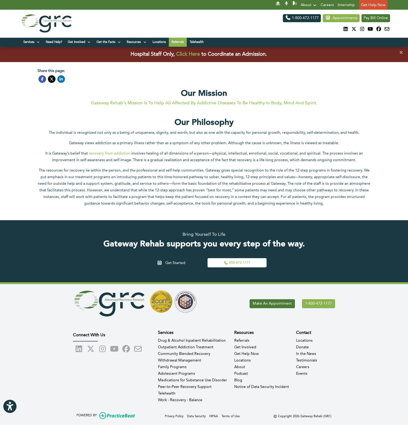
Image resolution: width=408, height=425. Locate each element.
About (306, 5)
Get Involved (245, 347)
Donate (302, 347)
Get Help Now (373, 5)
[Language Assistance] (295, 5)
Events (301, 374)
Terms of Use (230, 416)
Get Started (173, 263)
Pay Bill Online (376, 18)
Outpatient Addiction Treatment (185, 347)
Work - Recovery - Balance (180, 400)
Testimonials (306, 360)
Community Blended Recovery (184, 354)
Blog (238, 380)
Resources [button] (135, 42)
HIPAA (213, 416)
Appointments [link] (344, 18)
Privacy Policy (174, 416)
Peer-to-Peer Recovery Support (185, 387)
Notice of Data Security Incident (261, 387)
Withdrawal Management (179, 360)
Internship (346, 5)
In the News (306, 354)
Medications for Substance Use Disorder (192, 380)
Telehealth (197, 42)
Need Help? (54, 42)
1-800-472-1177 (305, 18)
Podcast (241, 374)
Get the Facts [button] (107, 42)
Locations (159, 42)
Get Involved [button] (77, 42)
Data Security (196, 416)
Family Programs (172, 367)
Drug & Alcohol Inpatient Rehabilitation (192, 341)
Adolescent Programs (176, 374)
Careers (327, 5)
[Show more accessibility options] (10, 406)
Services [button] (29, 42)
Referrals (178, 42)
